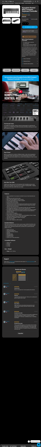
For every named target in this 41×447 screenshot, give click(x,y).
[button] (24, 14)
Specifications (16, 70)
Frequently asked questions (28, 63)
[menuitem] (32, 3)
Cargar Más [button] (20, 333)
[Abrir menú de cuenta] (35, 1)
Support (25, 70)
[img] (16, 286)
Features (7, 70)
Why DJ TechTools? (26, 58)
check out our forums (30, 261)
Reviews (34, 70)
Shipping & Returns (26, 61)
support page (12, 261)
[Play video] (20, 91)
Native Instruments (26, 13)
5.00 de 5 (23, 271)
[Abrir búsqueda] (33, 1)
